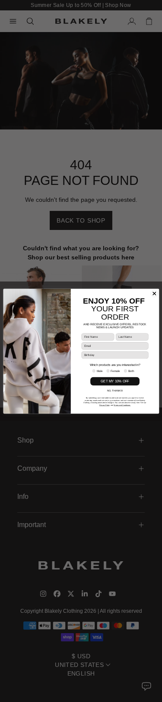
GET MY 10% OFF (115, 381)
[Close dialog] (154, 293)
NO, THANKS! (115, 390)
